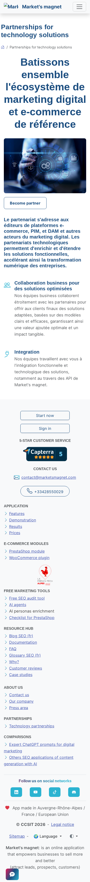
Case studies (20, 674)
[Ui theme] (74, 836)
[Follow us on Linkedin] (16, 792)
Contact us (19, 694)
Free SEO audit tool (27, 598)
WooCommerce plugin (29, 557)
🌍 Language (46, 836)
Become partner (25, 203)
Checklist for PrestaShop (31, 617)
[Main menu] (79, 7)
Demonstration (22, 520)
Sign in (45, 428)
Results (15, 526)
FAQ (12, 648)
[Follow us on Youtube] (35, 792)
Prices (14, 532)
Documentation (23, 642)
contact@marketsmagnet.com (48, 477)
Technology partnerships (31, 726)
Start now (45, 415)
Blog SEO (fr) (21, 635)
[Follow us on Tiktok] (54, 792)
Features (16, 513)
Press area (18, 707)
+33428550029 (48, 491)
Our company (21, 701)
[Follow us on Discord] (74, 792)
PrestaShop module (27, 551)
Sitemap (17, 836)
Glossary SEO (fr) (25, 655)
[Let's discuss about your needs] (12, 874)
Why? (14, 661)
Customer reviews (25, 668)
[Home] (3, 47)
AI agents (17, 604)
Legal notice (62, 824)
